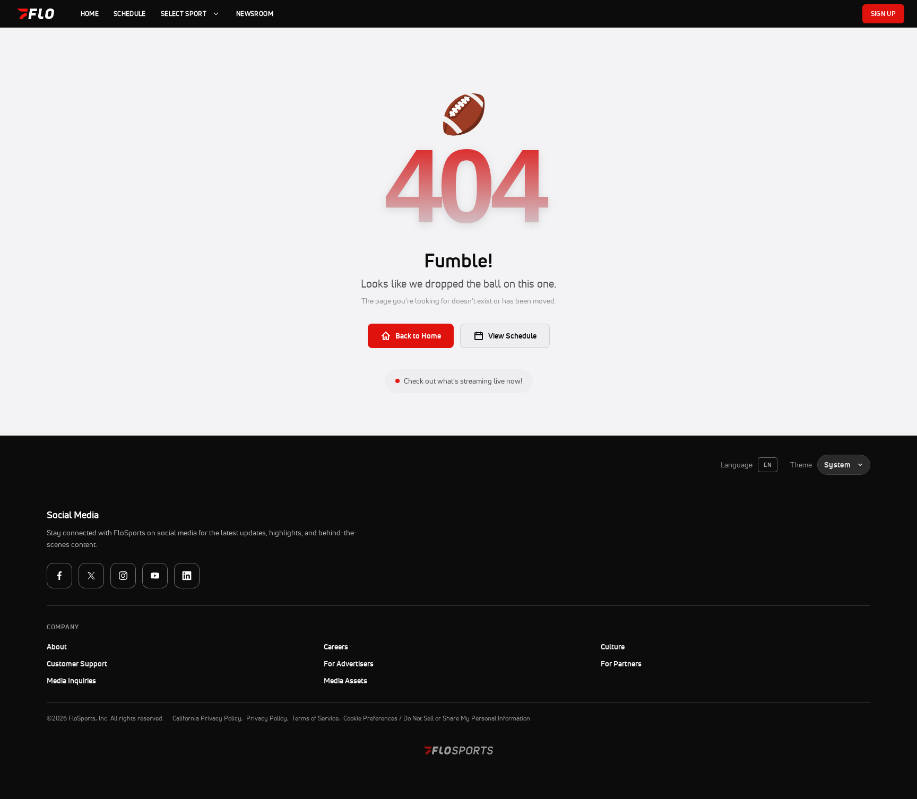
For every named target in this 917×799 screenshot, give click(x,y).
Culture (613, 647)
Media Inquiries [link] (71, 680)
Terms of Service (315, 718)
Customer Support (106, 663)
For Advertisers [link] (349, 663)
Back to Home (418, 336)
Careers (336, 647)
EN (768, 464)
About (57, 647)
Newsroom (254, 14)
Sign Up (883, 14)
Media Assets (345, 680)
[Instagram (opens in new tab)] (123, 575)
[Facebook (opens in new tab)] (59, 575)
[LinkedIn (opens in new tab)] (187, 575)
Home (90, 14)
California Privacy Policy (206, 718)
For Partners (621, 663)
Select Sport (183, 14)
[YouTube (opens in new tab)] (155, 575)
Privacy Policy (266, 718)
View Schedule (512, 336)
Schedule (130, 14)
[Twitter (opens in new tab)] (91, 575)
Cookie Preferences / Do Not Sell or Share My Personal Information (436, 718)
